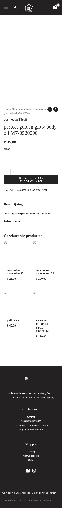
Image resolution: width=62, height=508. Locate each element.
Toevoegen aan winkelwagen (31, 179)
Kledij (14, 109)
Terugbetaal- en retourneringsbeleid (31, 425)
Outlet (31, 460)
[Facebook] (28, 471)
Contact (31, 417)
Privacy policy (7, 493)
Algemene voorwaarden (31, 429)
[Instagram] (34, 471)
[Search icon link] (15, 7)
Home (7, 109)
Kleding (31, 451)
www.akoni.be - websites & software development (28, 500)
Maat (7, 149)
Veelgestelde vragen (31, 421)
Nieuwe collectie (31, 456)
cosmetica (24, 109)
